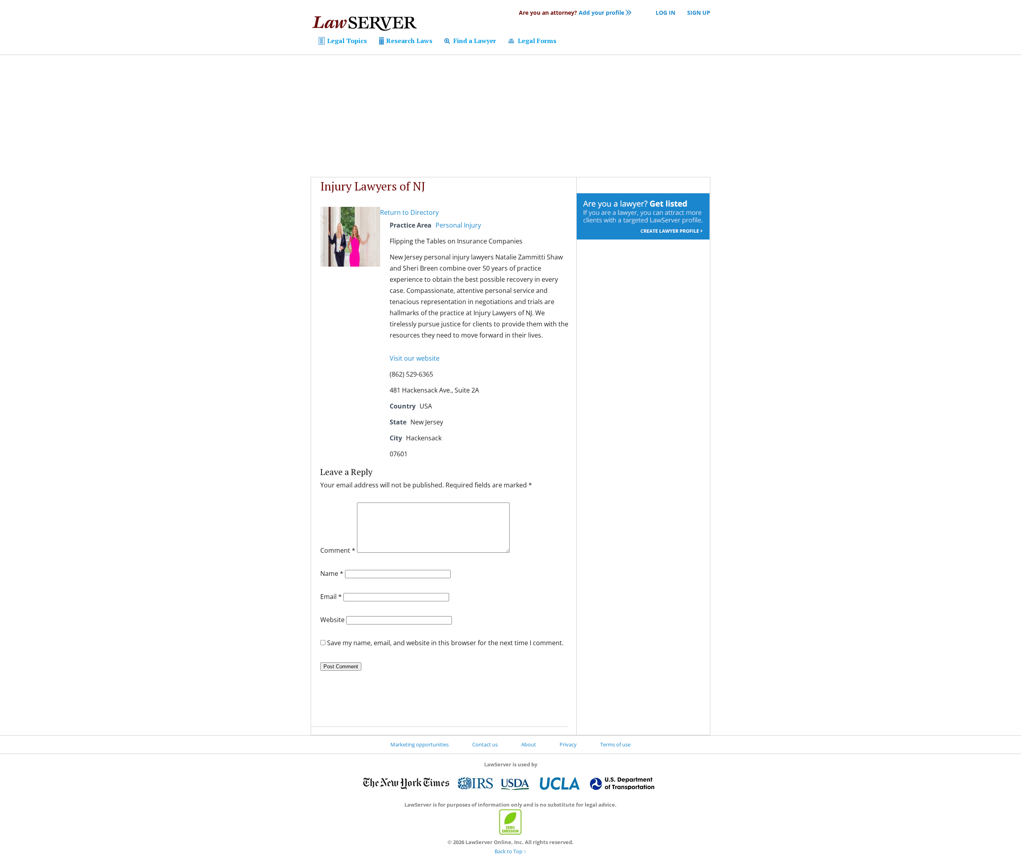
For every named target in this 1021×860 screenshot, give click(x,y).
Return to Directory (409, 212)
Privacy (568, 744)
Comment (337, 550)
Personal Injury (458, 225)
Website (332, 619)
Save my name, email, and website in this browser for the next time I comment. (445, 642)
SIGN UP (698, 12)
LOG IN (665, 12)
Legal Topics (346, 40)
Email (331, 596)
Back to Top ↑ (510, 851)
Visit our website (415, 358)
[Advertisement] (510, 116)
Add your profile (571, 12)
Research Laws (408, 40)
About (528, 744)
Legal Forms (536, 40)
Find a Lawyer (474, 40)
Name (331, 573)
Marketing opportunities (419, 744)
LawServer (364, 25)
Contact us (485, 744)
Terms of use (615, 744)
